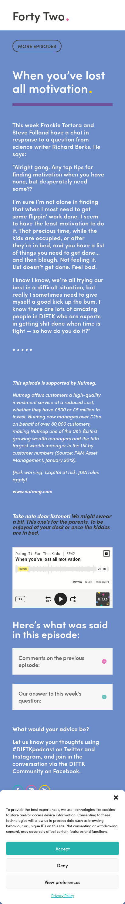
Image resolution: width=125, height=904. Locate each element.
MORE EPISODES (37, 46)
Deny (62, 865)
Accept (63, 848)
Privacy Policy (62, 895)
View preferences (62, 882)
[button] (116, 797)
